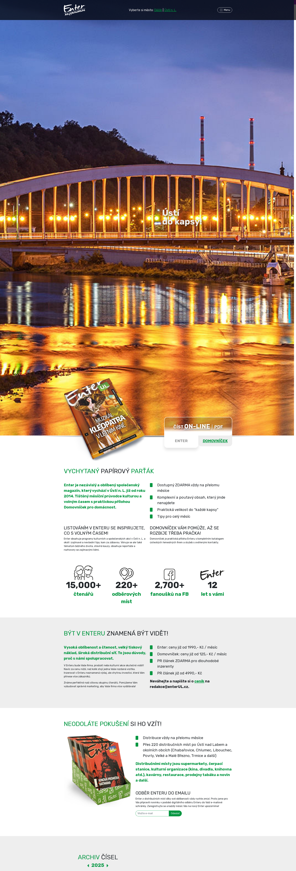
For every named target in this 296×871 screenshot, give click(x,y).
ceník (199, 681)
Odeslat (175, 813)
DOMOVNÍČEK (215, 441)
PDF (218, 426)
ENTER (181, 441)
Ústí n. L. (170, 10)
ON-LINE (197, 426)
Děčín (158, 10)
